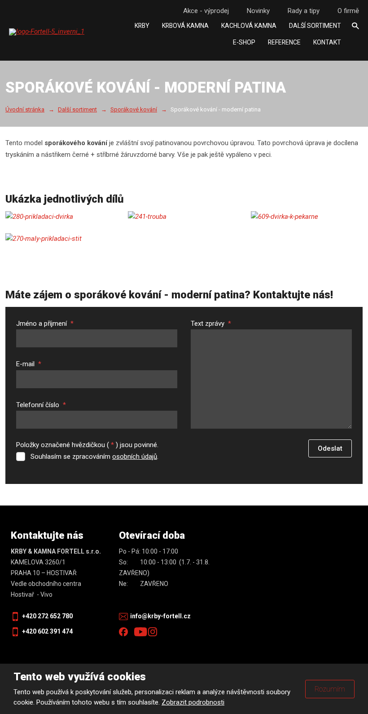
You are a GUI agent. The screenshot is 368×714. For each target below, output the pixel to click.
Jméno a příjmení (45, 323)
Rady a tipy (304, 11)
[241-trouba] (184, 217)
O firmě (348, 11)
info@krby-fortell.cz (160, 616)
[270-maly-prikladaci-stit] (61, 239)
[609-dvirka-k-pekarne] (307, 217)
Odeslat (330, 448)
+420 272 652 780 (47, 616)
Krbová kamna (185, 25)
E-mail (28, 364)
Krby (142, 25)
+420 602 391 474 (47, 631)
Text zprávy (211, 323)
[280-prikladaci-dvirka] (61, 217)
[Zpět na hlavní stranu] (65, 31)
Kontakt (327, 42)
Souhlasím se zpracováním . (94, 456)
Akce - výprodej (206, 11)
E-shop (244, 42)
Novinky (258, 11)
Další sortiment (315, 25)
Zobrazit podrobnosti (193, 702)
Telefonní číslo (41, 405)
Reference (284, 42)
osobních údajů (134, 456)
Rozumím (330, 689)
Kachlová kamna (248, 25)
